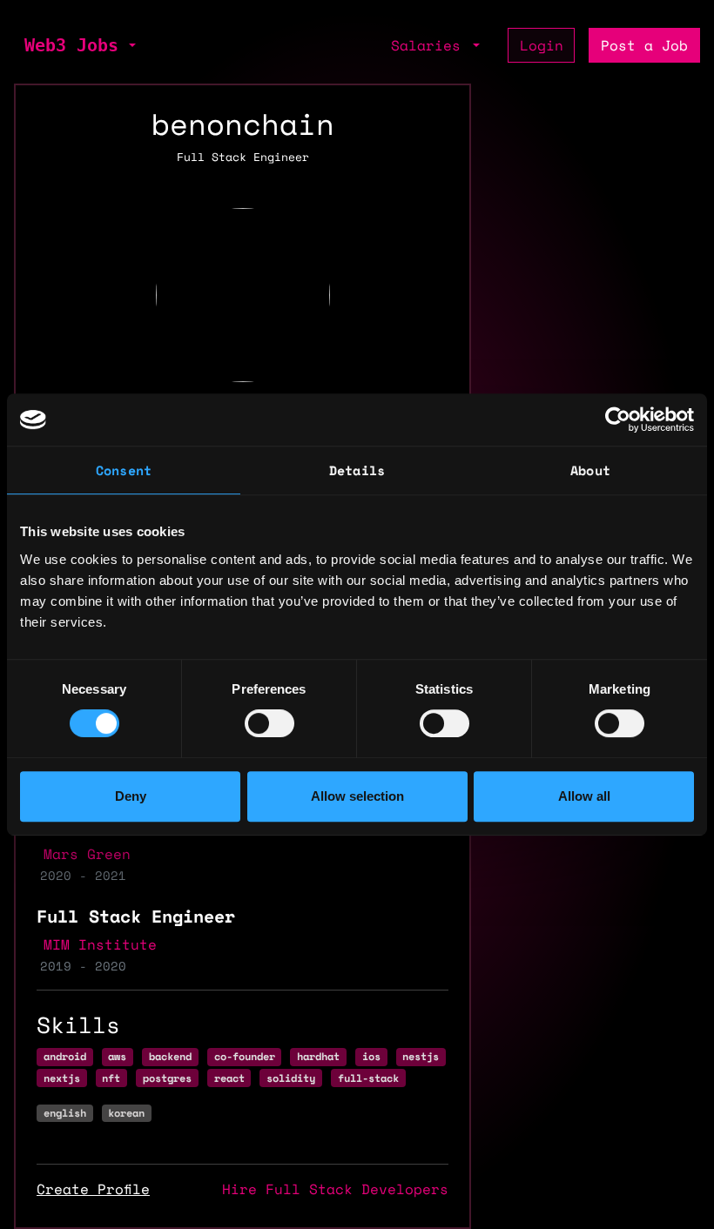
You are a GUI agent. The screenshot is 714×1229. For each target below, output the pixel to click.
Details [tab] (357, 470)
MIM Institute (100, 944)
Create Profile (93, 1189)
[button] (130, 45)
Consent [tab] (124, 470)
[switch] (269, 723)
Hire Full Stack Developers (335, 1189)
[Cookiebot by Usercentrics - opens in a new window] (618, 419)
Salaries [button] (430, 45)
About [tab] (590, 470)
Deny (130, 796)
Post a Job (644, 45)
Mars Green (87, 853)
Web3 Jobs (71, 45)
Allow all (584, 796)
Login (541, 45)
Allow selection (357, 796)
